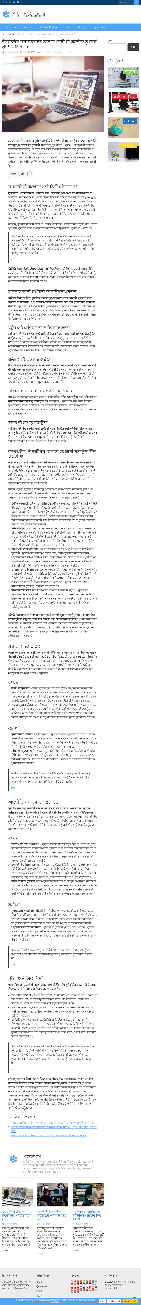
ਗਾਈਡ (40, 52)
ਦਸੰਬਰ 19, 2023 (28, 52)
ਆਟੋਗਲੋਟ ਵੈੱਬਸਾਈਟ (23, 27)
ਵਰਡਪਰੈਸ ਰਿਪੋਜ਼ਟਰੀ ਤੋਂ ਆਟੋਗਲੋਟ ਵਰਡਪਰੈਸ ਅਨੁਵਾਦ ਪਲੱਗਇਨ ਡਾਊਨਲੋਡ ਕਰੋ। (52, 1123)
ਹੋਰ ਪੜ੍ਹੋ (5, 1250)
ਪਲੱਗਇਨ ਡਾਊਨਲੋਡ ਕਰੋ (48, 27)
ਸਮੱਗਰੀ (49, 52)
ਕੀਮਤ (67, 27)
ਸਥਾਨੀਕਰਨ (58, 52)
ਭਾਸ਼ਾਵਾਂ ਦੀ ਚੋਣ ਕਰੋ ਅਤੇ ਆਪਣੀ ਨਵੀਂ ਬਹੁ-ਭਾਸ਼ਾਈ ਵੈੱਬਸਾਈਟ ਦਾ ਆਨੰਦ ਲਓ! (49, 1135)
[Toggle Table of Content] (28, 173)
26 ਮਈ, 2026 (45, 1224)
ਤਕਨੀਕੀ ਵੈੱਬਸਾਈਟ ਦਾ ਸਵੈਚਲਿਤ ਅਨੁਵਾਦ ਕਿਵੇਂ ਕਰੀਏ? (51, 1215)
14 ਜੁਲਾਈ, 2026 (10, 1224)
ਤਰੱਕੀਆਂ (40, 1295)
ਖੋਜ (109, 41)
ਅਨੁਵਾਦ (69, 52)
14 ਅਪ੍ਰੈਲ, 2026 (81, 1224)
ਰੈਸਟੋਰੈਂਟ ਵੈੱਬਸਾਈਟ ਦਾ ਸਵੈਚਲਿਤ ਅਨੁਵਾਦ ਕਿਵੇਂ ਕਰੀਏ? (87, 1215)
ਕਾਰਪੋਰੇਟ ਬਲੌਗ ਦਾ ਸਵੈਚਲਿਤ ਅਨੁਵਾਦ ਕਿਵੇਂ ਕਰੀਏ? (16, 1215)
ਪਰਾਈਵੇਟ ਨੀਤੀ (111, 1288)
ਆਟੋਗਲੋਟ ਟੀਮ (12, 52)
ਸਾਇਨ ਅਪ (81, 27)
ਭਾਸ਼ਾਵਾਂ (39, 1291)
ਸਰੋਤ (13, 259)
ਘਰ (7, 27)
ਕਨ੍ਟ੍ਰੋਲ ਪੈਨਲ (99, 27)
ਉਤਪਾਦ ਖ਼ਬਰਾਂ (42, 1286)
